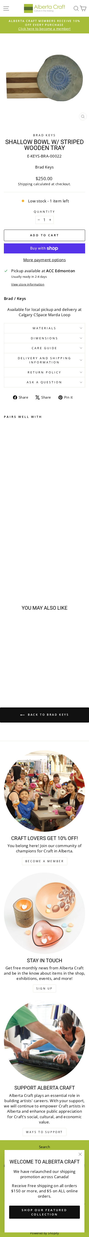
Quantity (44, 211)
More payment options (44, 259)
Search (44, 1147)
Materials (44, 328)
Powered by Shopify (44, 1233)
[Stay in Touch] (44, 913)
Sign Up (44, 988)
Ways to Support (44, 1132)
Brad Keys (44, 135)
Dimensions (44, 338)
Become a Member (44, 861)
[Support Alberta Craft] (44, 1040)
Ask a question (45, 382)
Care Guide (44, 348)
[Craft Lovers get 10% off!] (44, 791)
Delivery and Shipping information (44, 360)
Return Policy (44, 372)
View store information (27, 284)
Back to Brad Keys (47, 715)
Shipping (25, 184)
